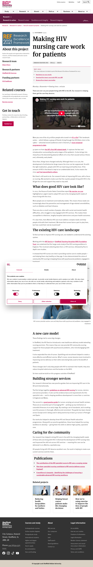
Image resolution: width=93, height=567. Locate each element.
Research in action (9, 20)
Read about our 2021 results (44, 74)
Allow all (73, 301)
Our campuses (52, 531)
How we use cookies (77, 531)
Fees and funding (30, 552)
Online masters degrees (32, 531)
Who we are (51, 528)
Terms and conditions (77, 552)
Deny (20, 301)
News (49, 534)
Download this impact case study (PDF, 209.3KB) (49, 77)
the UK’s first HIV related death (55, 149)
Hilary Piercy (6, 65)
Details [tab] (46, 270)
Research (22, 11)
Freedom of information (78, 534)
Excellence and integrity (40, 20)
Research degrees (56, 20)
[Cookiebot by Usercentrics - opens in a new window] (78, 264)
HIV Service (49, 241)
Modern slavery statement (79, 540)
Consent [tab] (19, 270)
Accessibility (74, 528)
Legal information (76, 537)
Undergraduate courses (32, 528)
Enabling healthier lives (41, 62)
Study (7, 11)
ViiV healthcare (7, 81)
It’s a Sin (75, 137)
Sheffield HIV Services (9, 73)
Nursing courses (7, 102)
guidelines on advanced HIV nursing (62, 390)
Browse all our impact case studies (45, 80)
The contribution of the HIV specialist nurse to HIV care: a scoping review (62, 463)
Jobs (49, 537)
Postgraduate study (31, 534)
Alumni (36, 11)
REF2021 (52, 62)
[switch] (36, 294)
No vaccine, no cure (76, 191)
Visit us (51, 11)
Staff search (51, 540)
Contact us (8, 124)
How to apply (29, 546)
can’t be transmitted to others (47, 172)
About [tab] (74, 270)
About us (81, 11)
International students (32, 537)
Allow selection (46, 301)
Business (66, 11)
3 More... (86, 20)
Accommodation (30, 549)
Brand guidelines (53, 543)
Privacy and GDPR (76, 549)
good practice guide (51, 402)
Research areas (23, 20)
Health (59, 62)
